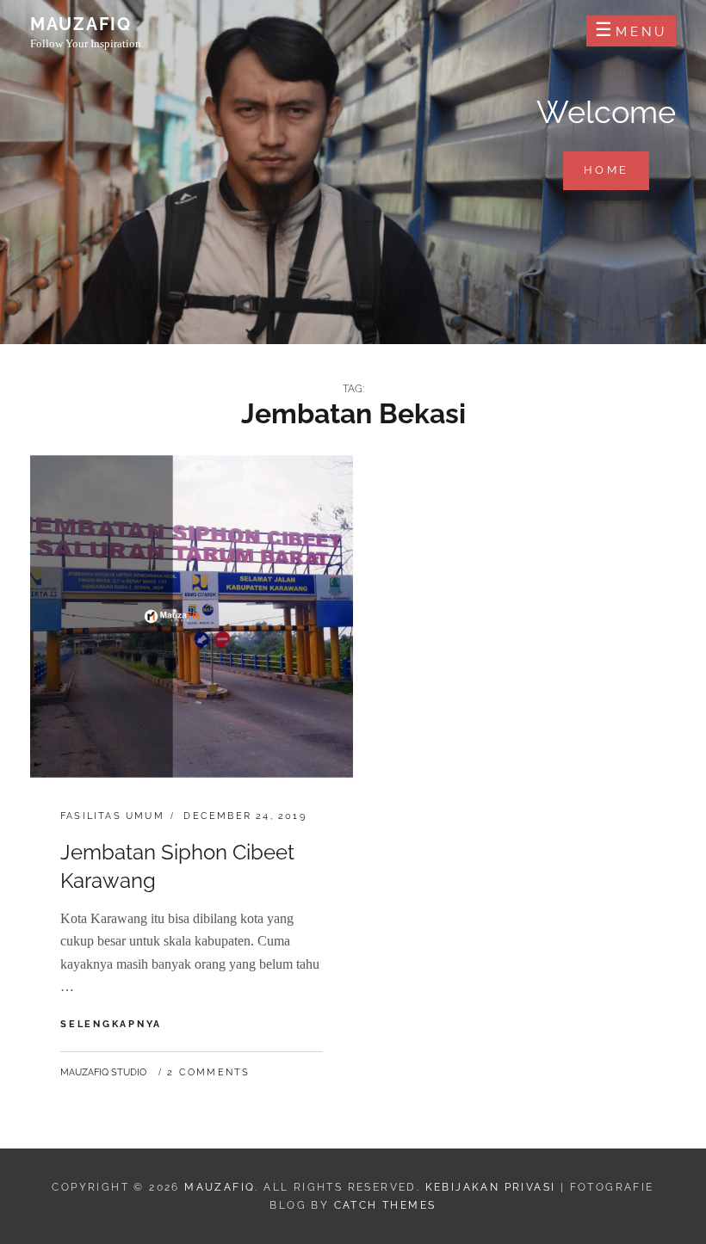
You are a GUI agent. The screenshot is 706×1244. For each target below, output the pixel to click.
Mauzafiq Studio (103, 1072)
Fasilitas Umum (112, 816)
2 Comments (208, 1072)
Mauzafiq (81, 24)
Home (616, 169)
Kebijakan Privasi (490, 1187)
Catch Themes (385, 1205)
